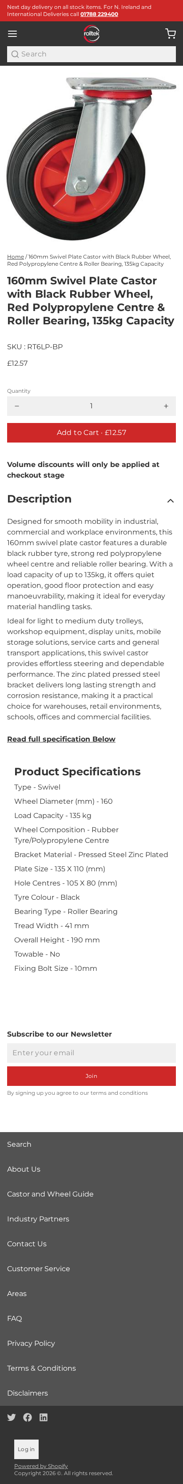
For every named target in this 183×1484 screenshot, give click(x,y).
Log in (26, 1449)
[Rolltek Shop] (92, 34)
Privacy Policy (31, 1343)
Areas (17, 1293)
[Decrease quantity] (17, 406)
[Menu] (16, 34)
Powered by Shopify (41, 1466)
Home (15, 256)
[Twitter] (11, 1417)
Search (19, 1144)
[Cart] (167, 34)
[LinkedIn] (43, 1417)
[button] (91, 433)
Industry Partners (38, 1219)
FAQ (14, 1318)
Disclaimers (27, 1393)
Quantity (19, 390)
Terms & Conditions (41, 1368)
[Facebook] (27, 1417)
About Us (23, 1169)
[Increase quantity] (166, 406)
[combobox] (91, 54)
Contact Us (27, 1244)
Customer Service (38, 1269)
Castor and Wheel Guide (50, 1194)
